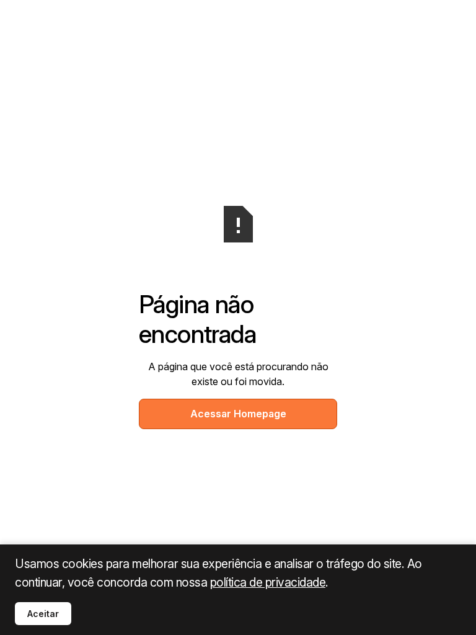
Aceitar (43, 613)
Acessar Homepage (238, 413)
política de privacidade (268, 582)
